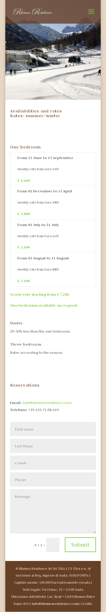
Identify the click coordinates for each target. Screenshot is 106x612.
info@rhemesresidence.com (47, 402)
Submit (80, 544)
